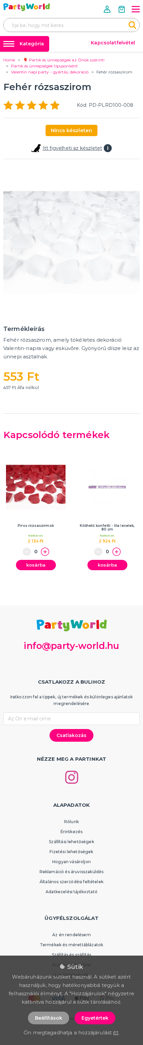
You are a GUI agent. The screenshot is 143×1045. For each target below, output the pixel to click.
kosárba (36, 565)
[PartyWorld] (26, 7)
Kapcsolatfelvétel (113, 43)
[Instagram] (71, 777)
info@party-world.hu (71, 645)
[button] (108, 9)
